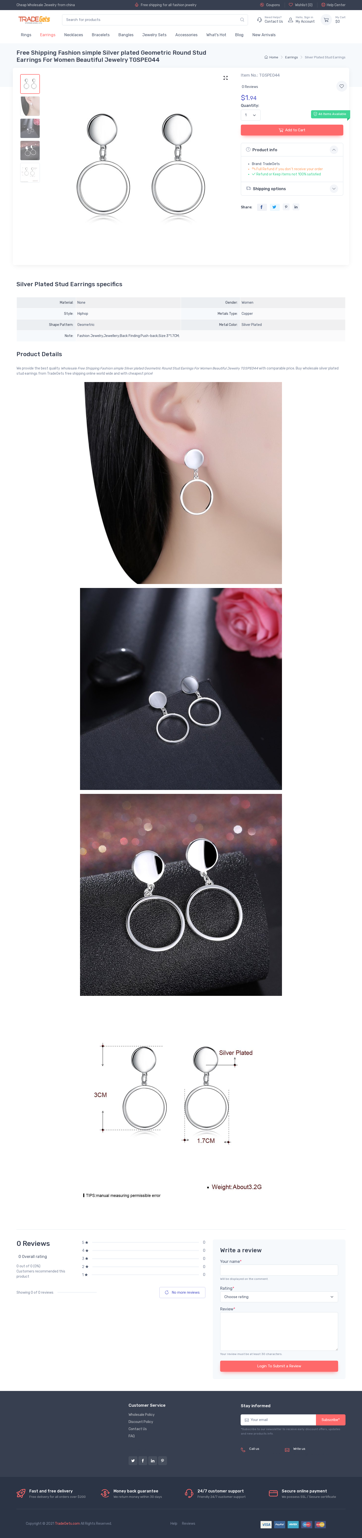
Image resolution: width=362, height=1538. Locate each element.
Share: (246, 207)
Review (227, 1309)
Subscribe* (331, 1420)
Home (273, 57)
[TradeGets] (34, 20)
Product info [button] (264, 150)
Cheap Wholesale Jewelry (36, 5)
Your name (231, 1261)
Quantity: (250, 105)
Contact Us (138, 1429)
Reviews (188, 1523)
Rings (26, 35)
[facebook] (142, 1460)
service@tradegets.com (312, 1454)
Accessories (186, 35)
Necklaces (73, 35)
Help (173, 1523)
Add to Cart (295, 130)
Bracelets (101, 35)
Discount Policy (141, 1422)
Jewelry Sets (154, 35)
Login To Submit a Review (279, 1366)
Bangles (125, 35)
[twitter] (133, 1460)
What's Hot (216, 35)
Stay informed (255, 1405)
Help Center (336, 5)
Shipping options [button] (269, 188)
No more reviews (185, 1292)
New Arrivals (264, 35)
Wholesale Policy (142, 1415)
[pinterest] (162, 1460)
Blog (239, 35)
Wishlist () (303, 5)
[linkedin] (152, 1460)
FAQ (132, 1436)
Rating (227, 1288)
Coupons (272, 5)
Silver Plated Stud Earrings (325, 57)
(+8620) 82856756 (265, 1454)
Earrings (47, 35)
